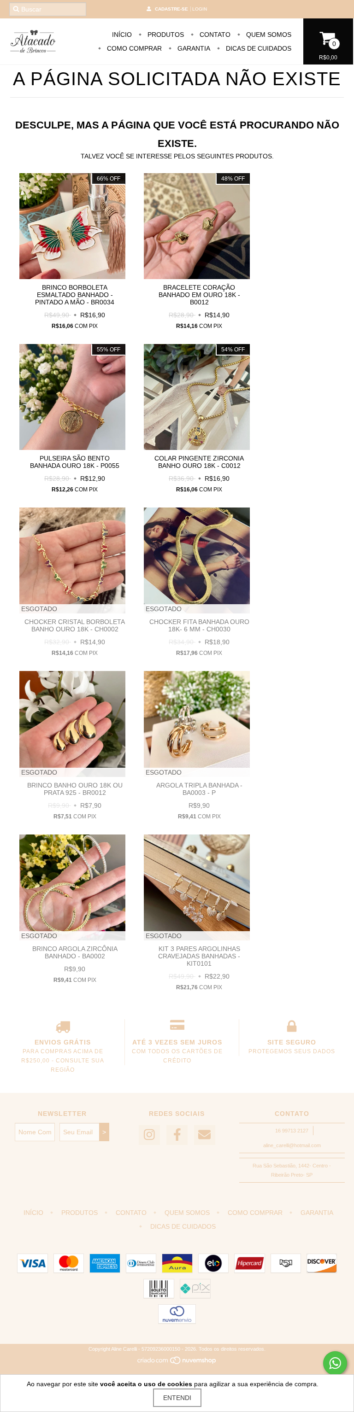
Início (122, 34)
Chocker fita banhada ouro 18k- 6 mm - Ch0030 (199, 625)
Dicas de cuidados (257, 48)
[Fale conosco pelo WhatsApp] (335, 1363)
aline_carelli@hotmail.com (292, 1145)
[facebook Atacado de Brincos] (177, 1135)
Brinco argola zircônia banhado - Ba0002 (75, 952)
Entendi (177, 1397)
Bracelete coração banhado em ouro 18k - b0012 (199, 295)
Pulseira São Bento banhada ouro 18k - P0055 (74, 462)
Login (199, 9)
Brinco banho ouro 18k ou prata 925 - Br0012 (75, 789)
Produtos (165, 34)
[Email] (204, 1135)
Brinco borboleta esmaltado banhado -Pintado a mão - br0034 (74, 295)
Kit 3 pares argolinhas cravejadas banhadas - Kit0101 (199, 956)
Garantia (193, 48)
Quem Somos (267, 34)
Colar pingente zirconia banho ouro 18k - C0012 (199, 462)
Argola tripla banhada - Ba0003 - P (199, 789)
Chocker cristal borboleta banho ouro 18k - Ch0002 (74, 625)
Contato (214, 34)
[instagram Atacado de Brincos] (149, 1135)
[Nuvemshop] (177, 1362)
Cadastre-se (171, 9)
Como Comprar (133, 48)
